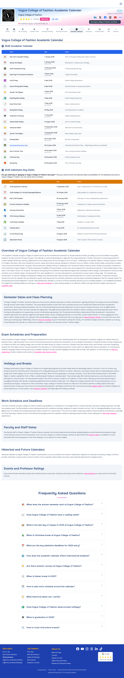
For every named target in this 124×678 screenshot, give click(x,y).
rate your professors (44, 283)
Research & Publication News (61, 663)
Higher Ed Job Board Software (13, 660)
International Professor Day (19, 145)
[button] (121, 4)
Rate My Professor (33, 654)
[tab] (7, 30)
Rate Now (44, 19)
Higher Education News (59, 661)
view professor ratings (92, 317)
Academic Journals (33, 662)
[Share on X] (100, 17)
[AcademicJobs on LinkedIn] (97, 648)
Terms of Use (52, 670)
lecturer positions (45, 320)
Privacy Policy (42, 670)
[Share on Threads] (110, 17)
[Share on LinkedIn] (95, 17)
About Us (56, 649)
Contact (54, 655)
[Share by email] (115, 17)
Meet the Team (56, 652)
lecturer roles (94, 435)
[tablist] (62, 30)
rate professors (90, 474)
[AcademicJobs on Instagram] (87, 648)
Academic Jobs (7, 286)
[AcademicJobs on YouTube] (83, 648)
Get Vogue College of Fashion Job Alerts (104, 22)
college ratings (97, 386)
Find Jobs (30, 652)
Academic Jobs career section (46, 352)
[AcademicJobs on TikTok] (101, 648)
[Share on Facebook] (105, 17)
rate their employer (110, 413)
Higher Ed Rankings (33, 657)
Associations (31, 660)
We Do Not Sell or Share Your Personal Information (72, 670)
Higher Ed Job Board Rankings (12, 662)
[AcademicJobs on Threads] (92, 648)
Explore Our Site (57, 658)
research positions (40, 389)
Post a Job (6, 652)
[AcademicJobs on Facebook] (78, 648)
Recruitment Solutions (10, 654)
